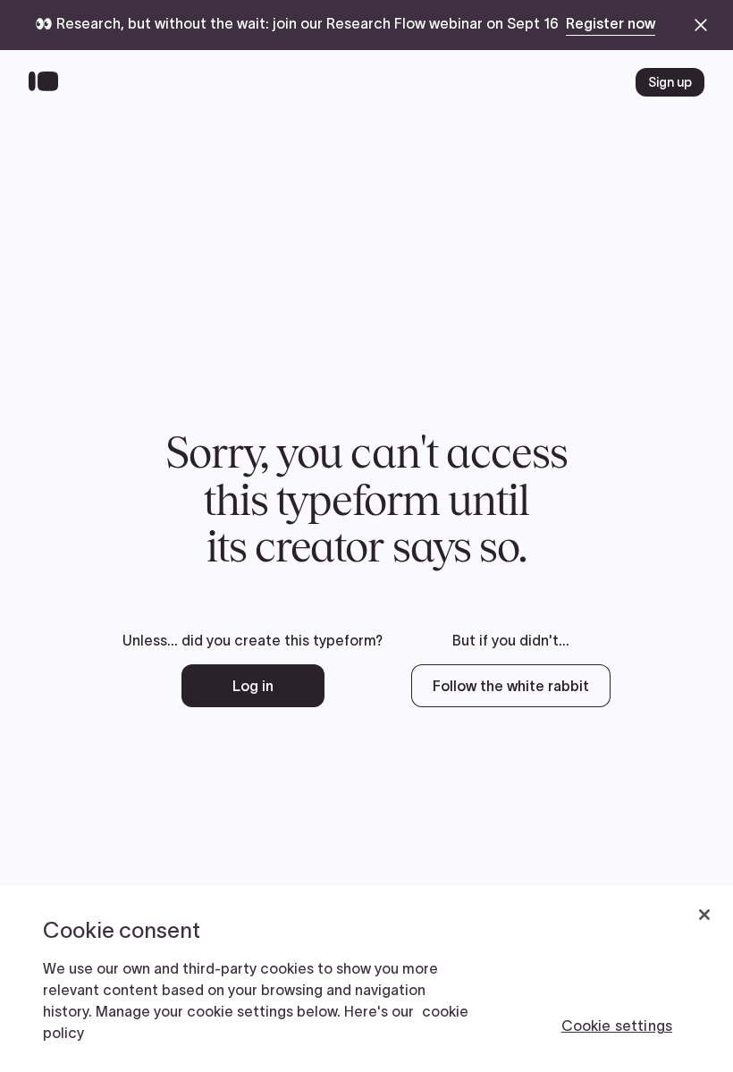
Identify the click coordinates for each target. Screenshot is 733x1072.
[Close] (704, 914)
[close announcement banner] (701, 25)
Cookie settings (616, 1025)
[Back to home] (48, 82)
